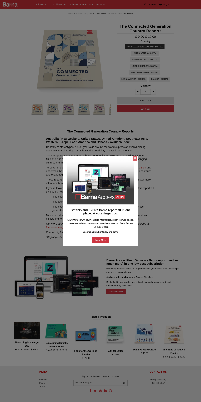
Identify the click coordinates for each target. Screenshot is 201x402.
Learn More (100, 240)
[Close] (135, 158)
